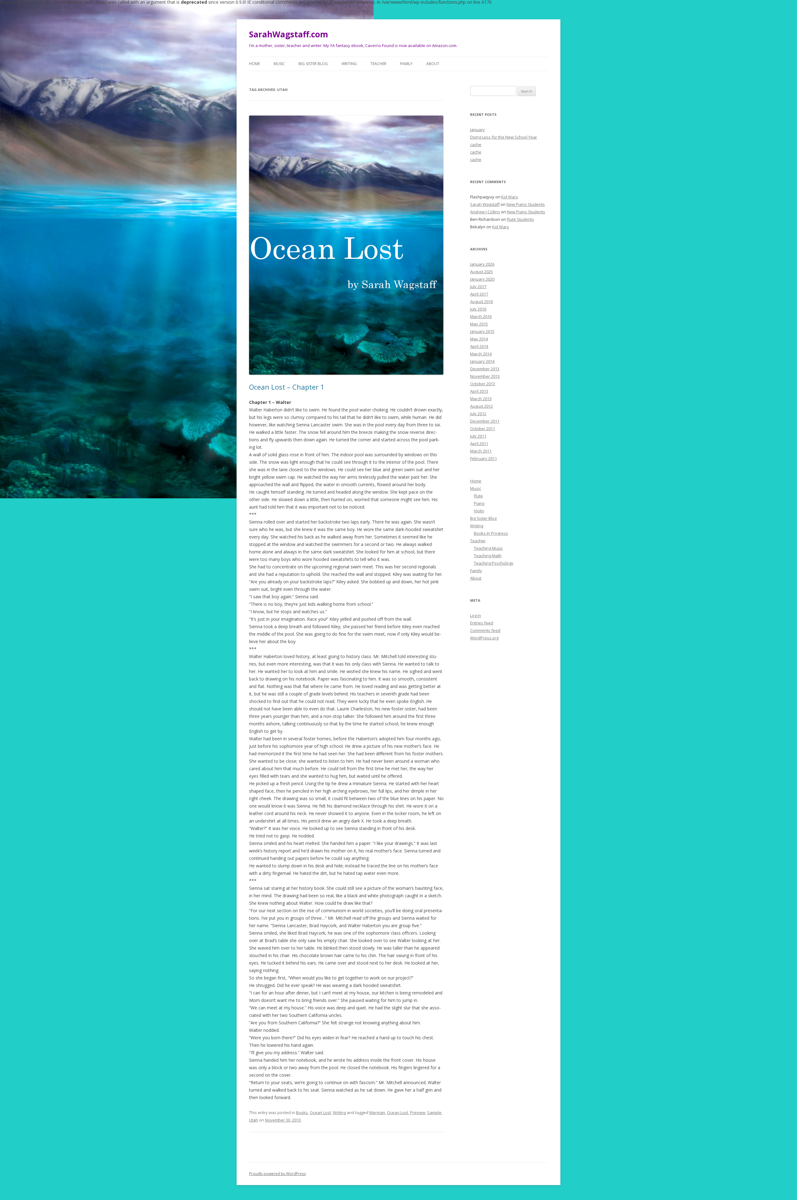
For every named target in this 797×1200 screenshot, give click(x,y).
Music (279, 63)
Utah (253, 1120)
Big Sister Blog (313, 63)
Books (302, 1112)
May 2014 (479, 339)
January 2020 (482, 279)
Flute (478, 496)
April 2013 (479, 391)
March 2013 (481, 398)
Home (254, 63)
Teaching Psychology (493, 563)
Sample (434, 1112)
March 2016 (481, 316)
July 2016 (478, 309)
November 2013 (485, 376)
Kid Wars (509, 197)
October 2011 (482, 428)
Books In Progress (491, 533)
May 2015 (479, 324)
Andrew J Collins (485, 212)
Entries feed (481, 623)
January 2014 (482, 361)
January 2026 (482, 264)
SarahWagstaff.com (288, 34)
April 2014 (479, 346)
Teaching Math (488, 555)
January (477, 129)
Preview (417, 1112)
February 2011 (483, 458)
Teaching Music (488, 548)
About (432, 63)
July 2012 (478, 413)
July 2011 (478, 436)
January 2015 (482, 331)
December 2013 (484, 369)
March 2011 (481, 451)
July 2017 (478, 286)
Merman (377, 1112)
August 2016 (481, 301)
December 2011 (484, 421)
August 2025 (481, 271)
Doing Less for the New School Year (503, 137)
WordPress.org (484, 638)
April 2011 (479, 443)
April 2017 (479, 294)
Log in (475, 615)
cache (475, 144)
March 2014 (481, 354)
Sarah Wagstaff (485, 204)
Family (406, 63)
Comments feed (485, 630)
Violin (479, 511)
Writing (349, 63)
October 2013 (482, 384)
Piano (479, 503)
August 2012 (481, 406)
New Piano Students (526, 204)
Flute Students (520, 219)
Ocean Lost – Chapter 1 (286, 386)
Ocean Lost (320, 1112)
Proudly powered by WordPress (277, 1173)
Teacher (378, 63)
